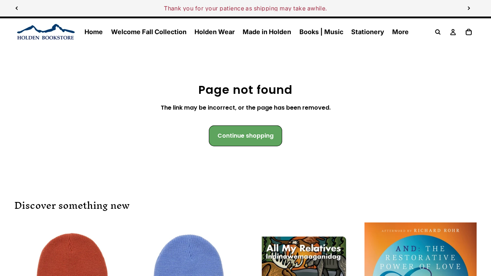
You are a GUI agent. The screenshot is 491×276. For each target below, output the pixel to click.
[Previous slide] (17, 8)
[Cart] (469, 32)
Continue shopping (245, 136)
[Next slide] (469, 8)
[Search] (438, 32)
